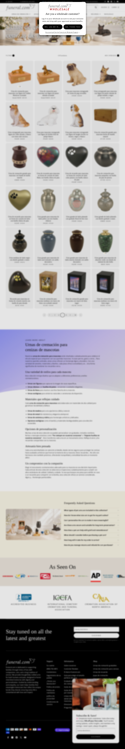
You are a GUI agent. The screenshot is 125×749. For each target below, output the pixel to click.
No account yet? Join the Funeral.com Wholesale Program (61, 32)
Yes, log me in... (53, 27)
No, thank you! (73, 27)
